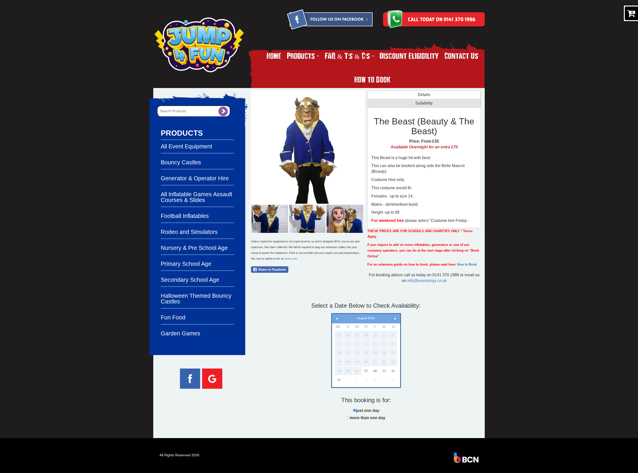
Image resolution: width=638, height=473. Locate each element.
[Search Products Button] (223, 111)
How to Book (372, 79)
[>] (395, 318)
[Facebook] (329, 20)
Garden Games (180, 333)
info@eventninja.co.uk (427, 281)
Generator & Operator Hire (195, 178)
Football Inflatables (185, 216)
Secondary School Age (190, 280)
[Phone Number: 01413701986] (442, 19)
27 (366, 371)
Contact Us (461, 55)
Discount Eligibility (409, 55)
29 (384, 371)
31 (339, 380)
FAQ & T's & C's (348, 55)
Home (274, 55)
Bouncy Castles (181, 162)
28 (375, 371)
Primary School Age (186, 264)
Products (302, 55)
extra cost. (291, 258)
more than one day (367, 418)
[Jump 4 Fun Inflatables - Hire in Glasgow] (199, 44)
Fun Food (173, 317)
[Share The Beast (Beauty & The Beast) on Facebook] (308, 269)
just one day (367, 410)
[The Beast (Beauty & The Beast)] (308, 147)
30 (393, 371)
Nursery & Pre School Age (194, 248)
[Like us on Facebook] (190, 378)
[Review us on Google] (212, 378)
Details (424, 95)
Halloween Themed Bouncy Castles (196, 298)
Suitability (424, 103)
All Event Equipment (186, 146)
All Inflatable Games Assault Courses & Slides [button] (196, 197)
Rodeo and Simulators (189, 232)
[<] (337, 318)
